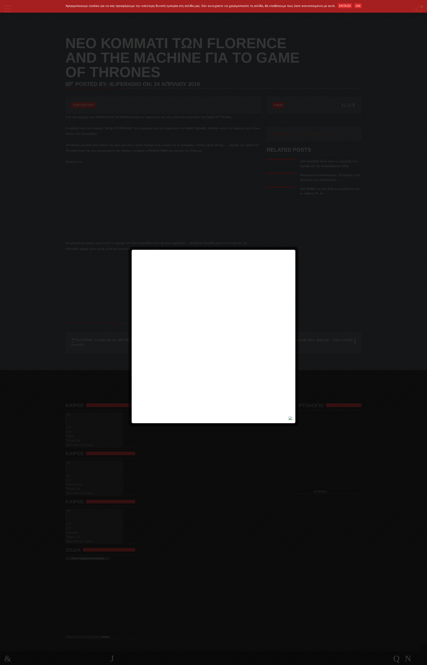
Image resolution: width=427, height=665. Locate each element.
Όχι (358, 6)
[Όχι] (421, 6)
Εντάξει (345, 6)
